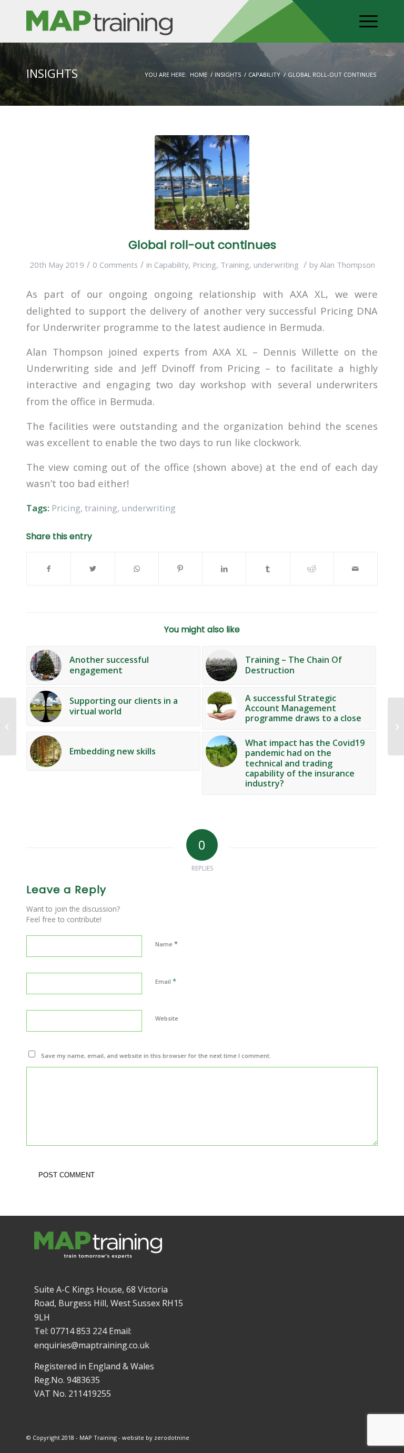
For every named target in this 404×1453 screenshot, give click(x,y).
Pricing (204, 264)
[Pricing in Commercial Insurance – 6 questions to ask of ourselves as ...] (8, 726)
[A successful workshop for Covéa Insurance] (396, 726)
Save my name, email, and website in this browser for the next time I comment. (156, 1056)
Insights (52, 73)
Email (165, 981)
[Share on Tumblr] (267, 568)
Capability (171, 264)
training (101, 508)
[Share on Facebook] (48, 568)
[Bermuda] (202, 182)
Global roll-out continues (202, 245)
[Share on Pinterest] (180, 568)
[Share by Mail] (355, 568)
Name (166, 944)
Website (166, 1018)
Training (234, 264)
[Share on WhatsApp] (136, 568)
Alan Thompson (347, 264)
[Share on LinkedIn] (224, 568)
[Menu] (363, 21)
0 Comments (115, 264)
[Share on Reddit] (312, 568)
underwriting (276, 264)
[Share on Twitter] (92, 568)
